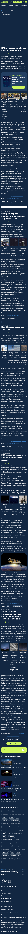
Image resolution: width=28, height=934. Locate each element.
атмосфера (5, 852)
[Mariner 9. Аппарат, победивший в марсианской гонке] (6, 773)
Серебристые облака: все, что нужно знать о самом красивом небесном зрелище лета (13, 766)
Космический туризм (7, 450)
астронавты (22, 849)
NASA (16, 201)
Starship (11, 817)
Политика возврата (6, 901)
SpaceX (9, 739)
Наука (16, 5)
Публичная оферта (6, 906)
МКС (4, 833)
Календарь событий (7, 909)
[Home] (4, 2)
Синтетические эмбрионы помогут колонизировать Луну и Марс (11, 789)
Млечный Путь (17, 833)
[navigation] (23, 2)
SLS (22, 201)
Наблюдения (16, 759)
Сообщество (17, 1)
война (18, 852)
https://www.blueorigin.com (18, 441)
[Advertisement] (14, 32)
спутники (11, 858)
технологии (5, 861)
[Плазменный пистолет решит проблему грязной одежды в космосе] (6, 795)
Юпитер (14, 849)
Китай (17, 826)
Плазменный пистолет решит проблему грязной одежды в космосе (12, 800)
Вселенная (5, 823)
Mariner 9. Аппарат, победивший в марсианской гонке (11, 778)
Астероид (5, 820)
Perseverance (21, 814)
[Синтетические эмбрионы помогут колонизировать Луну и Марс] (6, 784)
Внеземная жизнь (15, 820)
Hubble (21, 811)
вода (12, 852)
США (4, 836)
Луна (23, 830)
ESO (16, 811)
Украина (13, 842)
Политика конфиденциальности (10, 912)
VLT (17, 817)
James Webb (5, 814)
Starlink (16, 739)
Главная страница (5, 10)
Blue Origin (9, 446)
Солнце (17, 839)
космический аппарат (16, 855)
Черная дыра (17, 846)
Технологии (24, 5)
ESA (8, 606)
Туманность (5, 842)
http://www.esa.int (16, 600)
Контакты (4, 895)
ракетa (4, 858)
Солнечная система (7, 839)
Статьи (11, 5)
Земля (4, 826)
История (11, 826)
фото (12, 861)
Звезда (12, 823)
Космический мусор (17, 606)
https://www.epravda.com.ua (19, 312)
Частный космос (6, 322)
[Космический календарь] (11, 2)
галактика (5, 855)
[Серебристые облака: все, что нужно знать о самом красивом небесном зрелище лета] (6, 762)
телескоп (19, 858)
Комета (4, 830)
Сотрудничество (6, 893)
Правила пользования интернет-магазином (13, 917)
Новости (3, 5)
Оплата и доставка (6, 898)
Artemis (9, 201)
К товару (18, 87)
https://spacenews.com (17, 733)
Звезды (19, 823)
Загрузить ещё (14, 743)
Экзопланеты (6, 849)
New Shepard (19, 446)
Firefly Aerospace (11, 318)
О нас (3, 890)
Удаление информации (7, 904)
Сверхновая (11, 836)
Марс (9, 833)
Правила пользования (7, 914)
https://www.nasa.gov (17, 196)
